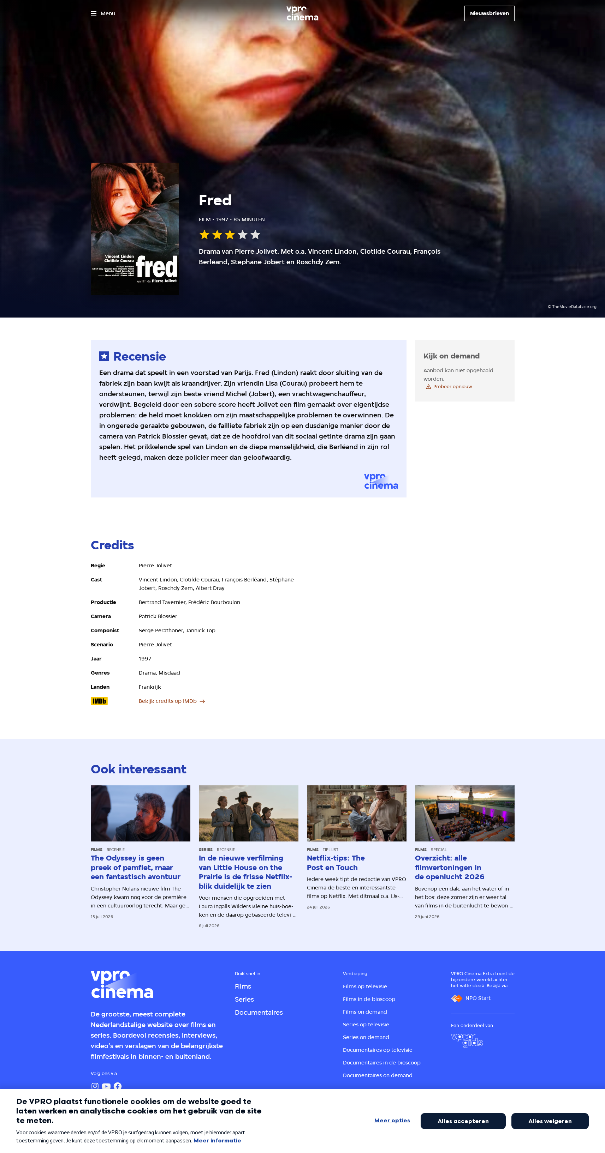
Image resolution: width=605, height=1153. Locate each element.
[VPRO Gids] (467, 1041)
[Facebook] (117, 1086)
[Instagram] (95, 1086)
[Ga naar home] (302, 13)
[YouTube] (106, 1086)
